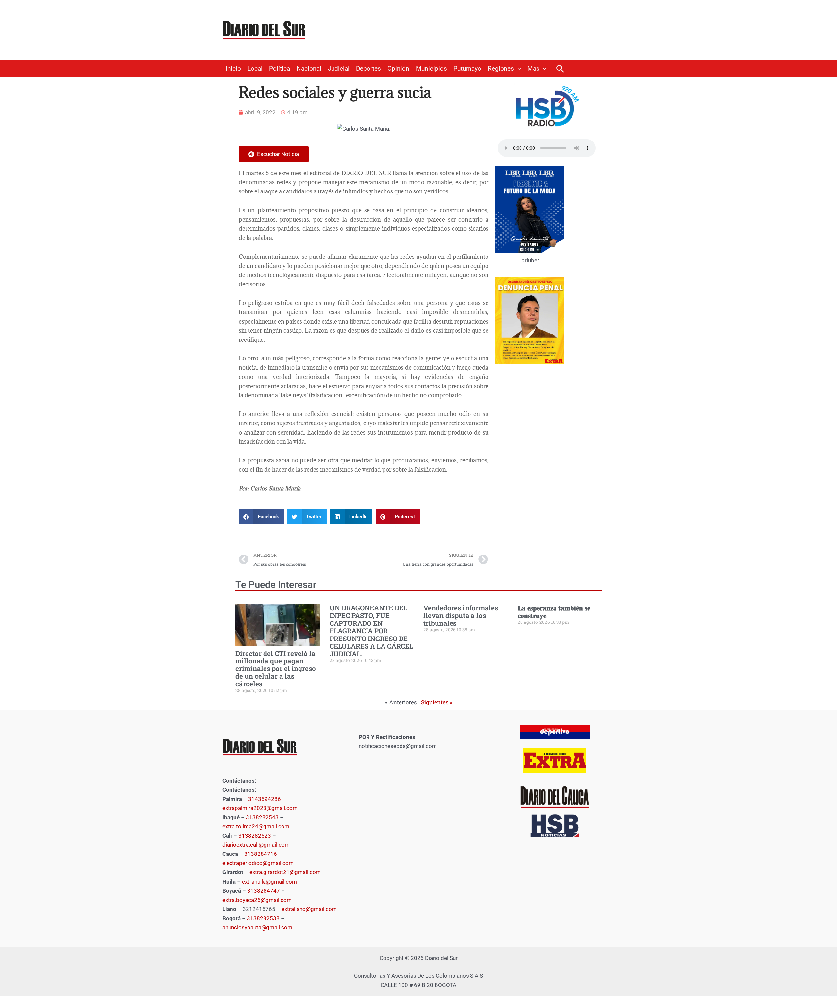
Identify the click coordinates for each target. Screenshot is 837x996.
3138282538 (263, 918)
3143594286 (264, 799)
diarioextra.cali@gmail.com (256, 844)
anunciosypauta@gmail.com (257, 927)
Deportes (368, 68)
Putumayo (467, 68)
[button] (517, 68)
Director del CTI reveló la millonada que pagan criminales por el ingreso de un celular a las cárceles (275, 669)
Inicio (233, 68)
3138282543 (262, 817)
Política (279, 68)
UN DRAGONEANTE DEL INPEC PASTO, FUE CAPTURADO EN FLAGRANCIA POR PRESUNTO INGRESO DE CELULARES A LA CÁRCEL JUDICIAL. (371, 630)
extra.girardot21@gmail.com (285, 872)
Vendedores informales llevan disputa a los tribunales (460, 615)
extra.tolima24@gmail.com (255, 826)
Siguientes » (436, 702)
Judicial (339, 68)
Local (255, 68)
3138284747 (263, 891)
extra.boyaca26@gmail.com (257, 900)
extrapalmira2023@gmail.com (260, 808)
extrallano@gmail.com (309, 909)
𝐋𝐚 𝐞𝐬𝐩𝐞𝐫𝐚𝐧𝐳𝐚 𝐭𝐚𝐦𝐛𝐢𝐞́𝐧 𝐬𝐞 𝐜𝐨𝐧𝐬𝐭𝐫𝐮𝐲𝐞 (554, 611)
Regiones (501, 68)
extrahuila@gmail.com (269, 881)
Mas (533, 68)
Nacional (309, 68)
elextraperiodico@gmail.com (258, 863)
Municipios (431, 68)
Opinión (398, 68)
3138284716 (260, 854)
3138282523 (254, 835)
